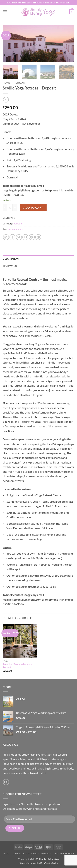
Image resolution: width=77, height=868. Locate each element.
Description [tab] (11, 258)
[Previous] (8, 43)
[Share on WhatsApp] (6, 237)
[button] (5, 11)
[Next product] (6, 99)
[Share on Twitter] (19, 237)
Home (6, 82)
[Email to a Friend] (25, 237)
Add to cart (33, 207)
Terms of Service (63, 853)
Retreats (20, 82)
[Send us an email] (6, 782)
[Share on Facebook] (12, 237)
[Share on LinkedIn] (38, 237)
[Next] (68, 43)
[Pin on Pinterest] (32, 237)
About (7, 853)
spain (20, 229)
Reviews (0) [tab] (10, 266)
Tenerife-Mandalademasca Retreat (17, 666)
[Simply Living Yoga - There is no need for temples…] (38, 12)
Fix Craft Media (49, 863)
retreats (12, 229)
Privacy (46, 853)
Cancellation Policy (26, 853)
